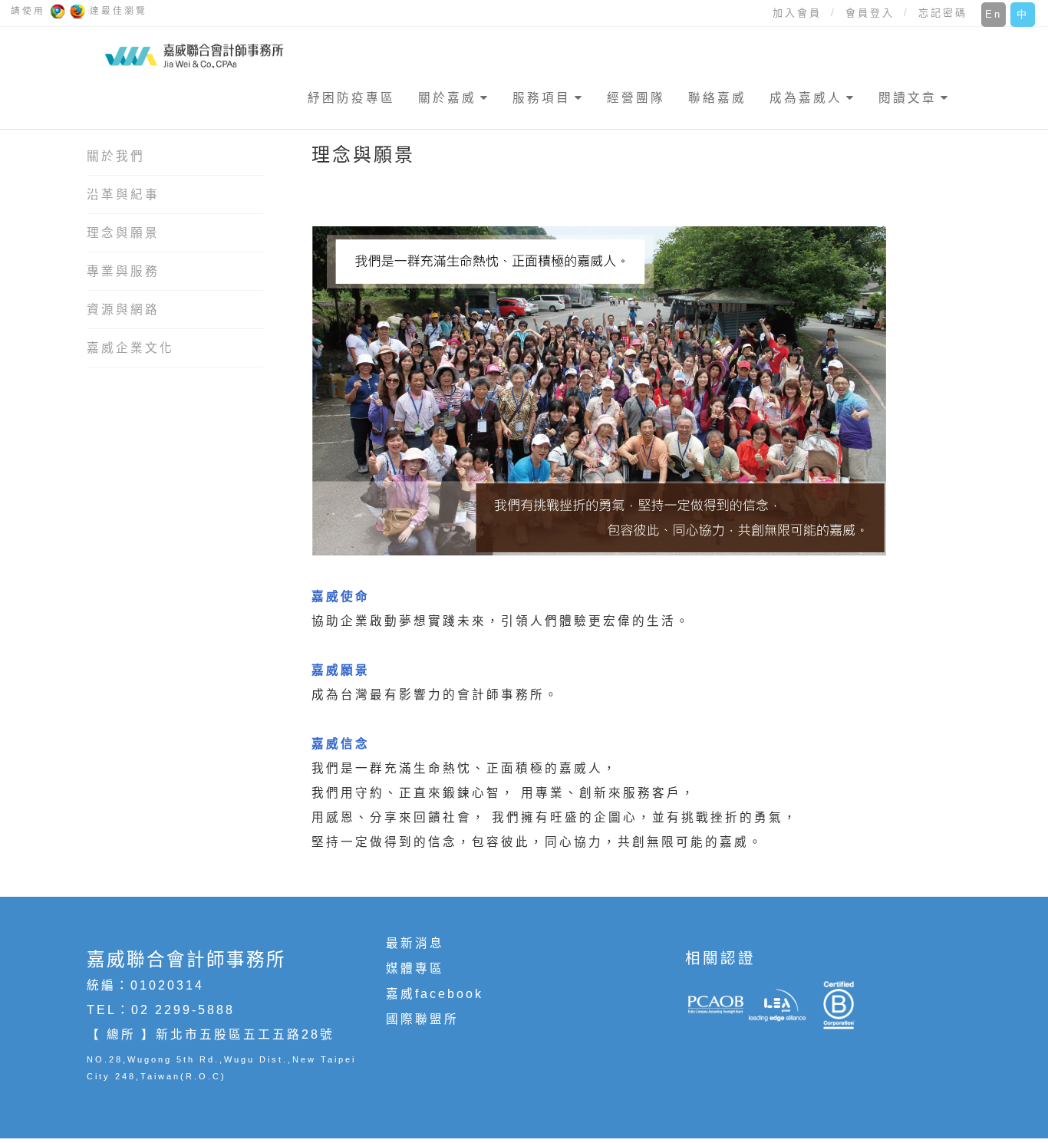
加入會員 (797, 12)
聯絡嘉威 (717, 97)
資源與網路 (123, 309)
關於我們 (116, 156)
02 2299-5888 (183, 1009)
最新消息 (415, 943)
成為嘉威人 (806, 97)
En (993, 14)
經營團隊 (636, 97)
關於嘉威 (447, 97)
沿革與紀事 (123, 194)
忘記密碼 (942, 12)
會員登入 (870, 12)
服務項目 (541, 97)
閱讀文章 (907, 97)
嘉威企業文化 (130, 347)
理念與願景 (123, 232)
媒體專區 (415, 968)
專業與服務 (123, 271)
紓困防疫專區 (351, 97)
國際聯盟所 (422, 1019)
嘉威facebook (434, 993)
